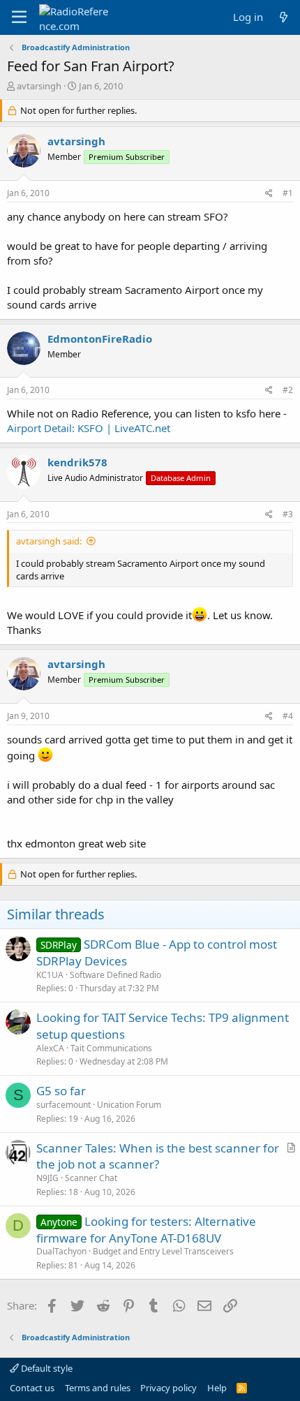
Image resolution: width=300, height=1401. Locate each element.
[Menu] (19, 17)
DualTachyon (61, 1251)
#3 (288, 514)
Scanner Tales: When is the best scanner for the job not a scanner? (157, 1156)
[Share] (269, 194)
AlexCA (50, 1048)
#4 (288, 716)
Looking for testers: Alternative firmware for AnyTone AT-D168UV (146, 1229)
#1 (288, 193)
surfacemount (63, 1105)
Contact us (32, 1387)
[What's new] (283, 17)
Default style (46, 1368)
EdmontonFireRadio (99, 339)
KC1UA (49, 975)
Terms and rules (97, 1387)
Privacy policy (168, 1387)
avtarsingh (39, 86)
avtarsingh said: (49, 541)
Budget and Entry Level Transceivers (163, 1251)
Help (217, 1387)
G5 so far (61, 1091)
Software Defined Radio (115, 975)
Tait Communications (111, 1048)
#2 (288, 390)
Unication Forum (129, 1105)
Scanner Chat (91, 1178)
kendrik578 (77, 462)
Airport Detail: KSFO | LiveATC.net (88, 428)
